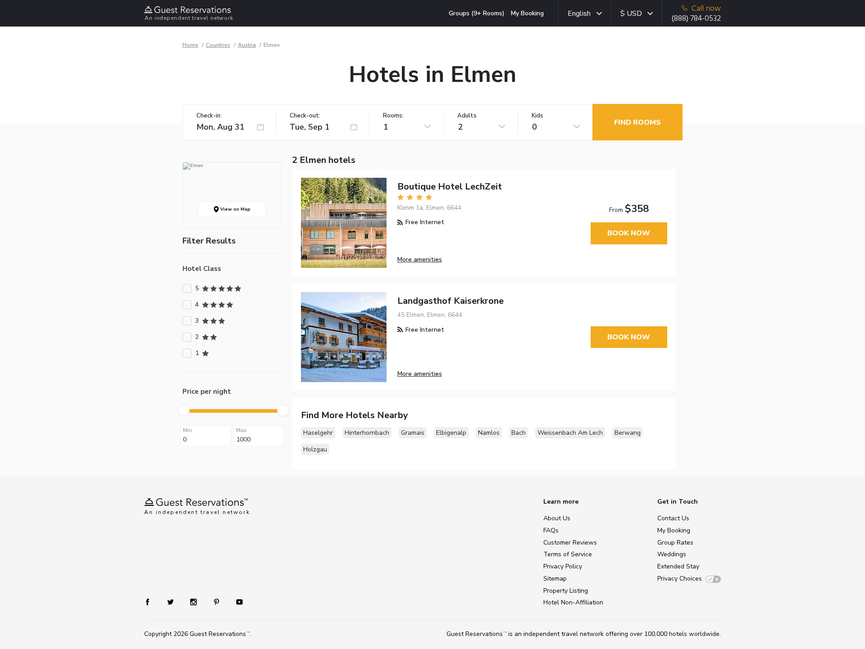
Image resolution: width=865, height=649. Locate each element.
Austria (247, 45)
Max (241, 430)
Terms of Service (567, 554)
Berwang (628, 432)
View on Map (234, 209)
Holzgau (315, 449)
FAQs (551, 530)
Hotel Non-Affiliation (573, 602)
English (579, 13)
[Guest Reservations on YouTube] (236, 601)
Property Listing (565, 590)
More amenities (419, 259)
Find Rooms (637, 122)
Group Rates (675, 542)
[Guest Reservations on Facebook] (152, 601)
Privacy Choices (679, 578)
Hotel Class (201, 268)
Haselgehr (318, 432)
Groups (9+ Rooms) (477, 13)
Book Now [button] (628, 233)
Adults (467, 116)
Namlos (489, 432)
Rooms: (393, 116)
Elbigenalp (451, 432)
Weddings (671, 554)
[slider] (184, 410)
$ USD (631, 13)
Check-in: (209, 116)
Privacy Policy (562, 566)
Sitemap (555, 578)
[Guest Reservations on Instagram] (194, 601)
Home (190, 45)
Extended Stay (678, 566)
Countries (218, 45)
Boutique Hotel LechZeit (449, 186)
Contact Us (673, 518)
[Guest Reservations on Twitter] (171, 601)
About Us (556, 518)
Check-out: (305, 116)
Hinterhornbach (367, 432)
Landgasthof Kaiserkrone (450, 301)
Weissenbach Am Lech (570, 432)
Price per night (206, 391)
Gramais (412, 432)
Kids (537, 116)
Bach (518, 432)
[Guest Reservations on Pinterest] (217, 601)
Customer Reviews (570, 542)
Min (187, 430)
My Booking (527, 13)
